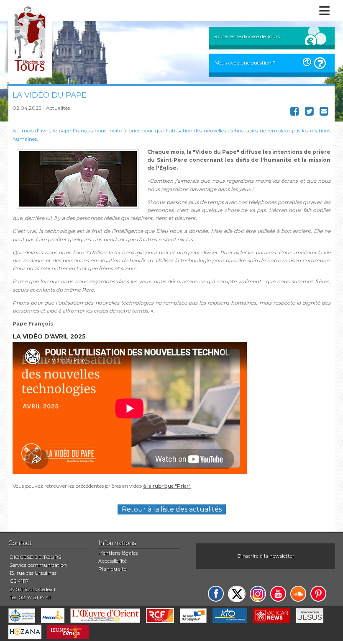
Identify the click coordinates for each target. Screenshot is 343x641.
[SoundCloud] (298, 594)
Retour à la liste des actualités (172, 509)
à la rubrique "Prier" (167, 486)
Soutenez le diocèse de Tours (246, 36)
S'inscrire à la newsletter (265, 556)
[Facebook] (216, 594)
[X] (237, 594)
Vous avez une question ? (245, 62)
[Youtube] (278, 594)
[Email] (324, 113)
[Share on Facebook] (294, 113)
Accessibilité (112, 561)
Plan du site (112, 569)
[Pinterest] (318, 594)
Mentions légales (118, 553)
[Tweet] (309, 113)
